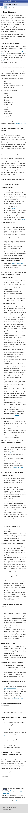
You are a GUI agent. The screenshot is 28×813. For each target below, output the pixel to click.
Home (2, 7)
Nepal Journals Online (9, 1)
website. (17, 415)
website (13, 208)
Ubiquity (10, 790)
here (5, 735)
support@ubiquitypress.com (11, 453)
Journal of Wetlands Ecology (10, 4)
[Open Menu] (1, 4)
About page (16, 800)
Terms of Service (7, 60)
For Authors (4, 781)
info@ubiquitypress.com (20, 123)
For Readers (4, 779)
